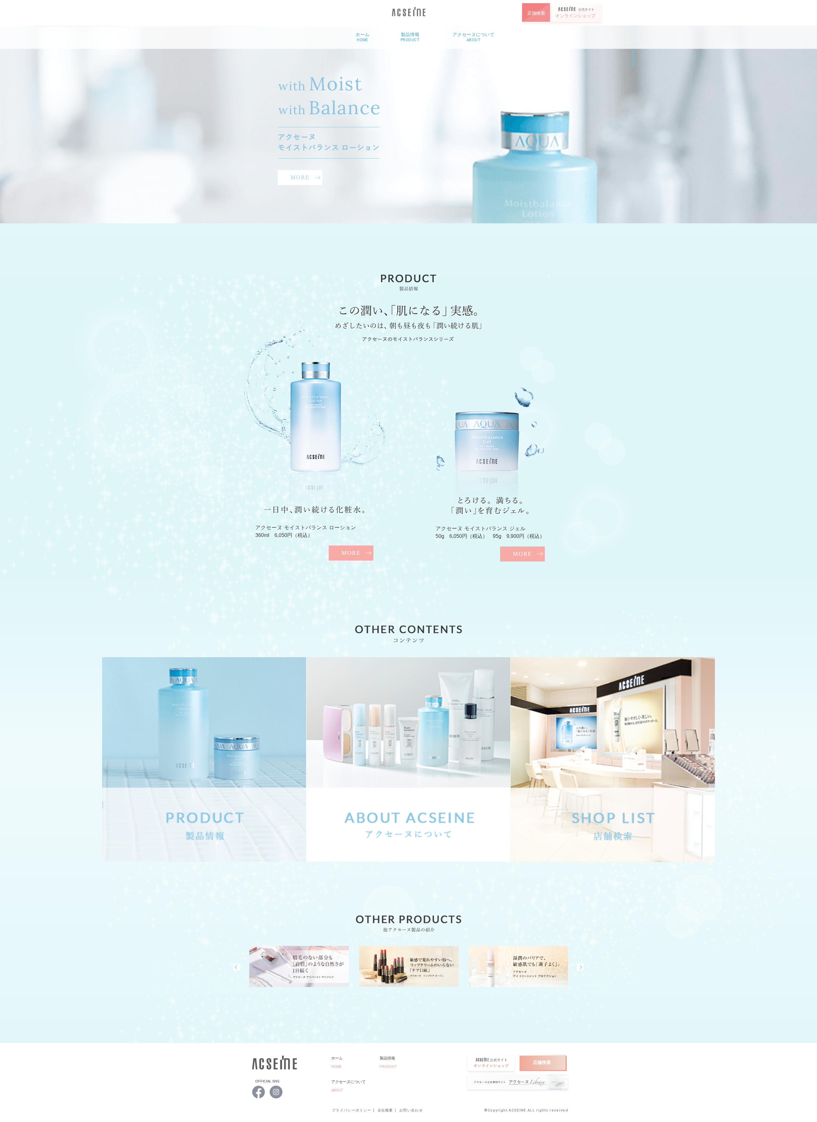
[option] (408, 124)
